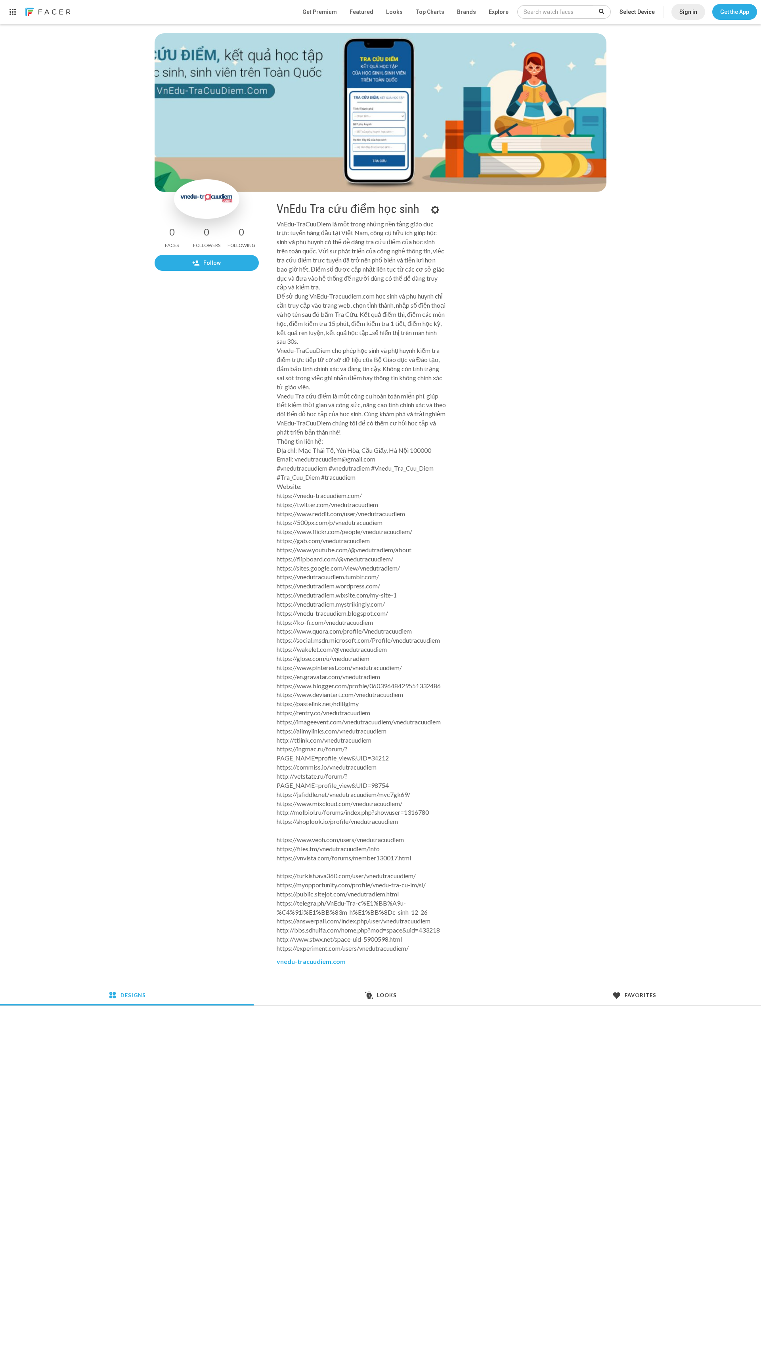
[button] (734, 12)
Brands (466, 12)
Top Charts (429, 12)
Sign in (688, 12)
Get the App (734, 12)
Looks (394, 12)
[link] (47, 12)
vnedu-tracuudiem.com (311, 961)
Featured (361, 12)
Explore (499, 12)
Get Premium (319, 12)
